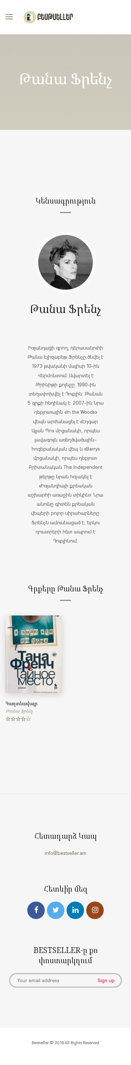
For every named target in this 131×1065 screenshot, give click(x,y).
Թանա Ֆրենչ (65, 308)
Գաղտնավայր (21, 703)
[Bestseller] (48, 17)
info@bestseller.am (65, 853)
